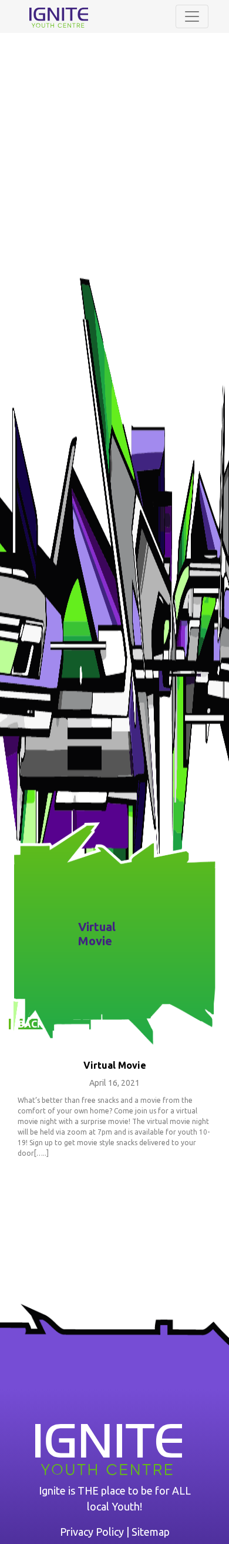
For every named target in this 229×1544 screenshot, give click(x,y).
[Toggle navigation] (192, 16)
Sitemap (151, 1532)
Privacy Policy (92, 1532)
